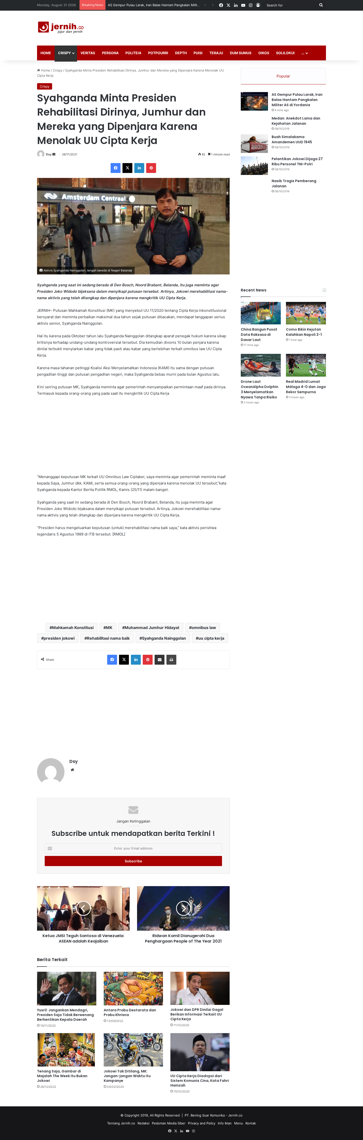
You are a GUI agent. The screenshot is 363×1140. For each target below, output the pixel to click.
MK (109, 627)
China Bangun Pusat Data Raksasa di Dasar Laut (259, 334)
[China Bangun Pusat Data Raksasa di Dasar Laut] (261, 313)
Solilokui (285, 53)
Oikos (263, 53)
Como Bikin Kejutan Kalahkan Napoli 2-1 (304, 332)
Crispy (64, 53)
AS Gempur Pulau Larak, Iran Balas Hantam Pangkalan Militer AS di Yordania (297, 99)
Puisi (198, 53)
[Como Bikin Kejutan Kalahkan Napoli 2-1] (306, 313)
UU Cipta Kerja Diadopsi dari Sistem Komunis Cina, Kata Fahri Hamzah (199, 1080)
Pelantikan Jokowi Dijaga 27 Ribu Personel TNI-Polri (297, 161)
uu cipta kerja (211, 638)
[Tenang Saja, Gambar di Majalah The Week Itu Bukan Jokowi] (66, 1050)
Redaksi (143, 1123)
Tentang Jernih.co (121, 1123)
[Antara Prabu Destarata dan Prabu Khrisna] (133, 988)
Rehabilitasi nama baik (108, 638)
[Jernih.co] (61, 28)
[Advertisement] (231, 27)
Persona (110, 53)
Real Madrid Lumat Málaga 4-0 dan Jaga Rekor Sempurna (306, 386)
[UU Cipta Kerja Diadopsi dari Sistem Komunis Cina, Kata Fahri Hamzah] (200, 1052)
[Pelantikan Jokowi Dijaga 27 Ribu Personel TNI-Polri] (254, 165)
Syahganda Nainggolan (164, 638)
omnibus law (204, 627)
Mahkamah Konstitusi (73, 627)
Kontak (250, 1123)
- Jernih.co (234, 1115)
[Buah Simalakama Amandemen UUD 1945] (254, 143)
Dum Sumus (240, 53)
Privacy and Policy (201, 1123)
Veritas (88, 53)
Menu (238, 1123)
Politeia (133, 53)
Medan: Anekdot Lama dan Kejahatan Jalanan (296, 121)
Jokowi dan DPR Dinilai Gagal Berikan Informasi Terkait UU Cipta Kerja (196, 1014)
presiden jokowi (59, 638)
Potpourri (158, 53)
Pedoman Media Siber (168, 1123)
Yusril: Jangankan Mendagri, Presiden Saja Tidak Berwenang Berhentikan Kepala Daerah (65, 1015)
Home (45, 53)
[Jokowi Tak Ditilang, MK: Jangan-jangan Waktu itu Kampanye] (133, 1050)
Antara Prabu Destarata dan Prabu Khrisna (130, 1012)
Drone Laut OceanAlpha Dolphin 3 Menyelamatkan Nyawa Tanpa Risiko (259, 389)
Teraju (216, 53)
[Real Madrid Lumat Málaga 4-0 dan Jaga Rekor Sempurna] (306, 365)
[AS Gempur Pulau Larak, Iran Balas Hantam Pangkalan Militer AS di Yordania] (254, 101)
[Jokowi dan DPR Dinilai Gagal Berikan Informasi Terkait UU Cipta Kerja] (200, 988)
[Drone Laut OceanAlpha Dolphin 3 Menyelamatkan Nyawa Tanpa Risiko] (261, 365)
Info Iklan (225, 1123)
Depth (181, 53)
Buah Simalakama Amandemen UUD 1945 (292, 139)
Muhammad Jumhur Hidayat (152, 627)
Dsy (49, 154)
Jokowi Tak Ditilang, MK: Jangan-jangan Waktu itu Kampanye (127, 1076)
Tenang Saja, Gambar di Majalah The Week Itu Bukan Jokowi (62, 1076)
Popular (283, 76)
